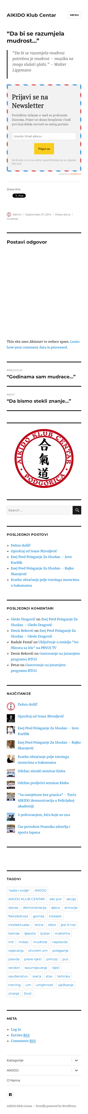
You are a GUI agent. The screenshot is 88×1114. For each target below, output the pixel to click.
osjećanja (16, 951)
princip (52, 959)
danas (13, 908)
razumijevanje (36, 968)
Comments (23, 1041)
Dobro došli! (21, 545)
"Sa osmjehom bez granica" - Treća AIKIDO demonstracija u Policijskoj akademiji (47, 800)
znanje (13, 993)
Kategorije (15, 1060)
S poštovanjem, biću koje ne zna (44, 815)
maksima (62, 933)
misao (23, 942)
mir (11, 942)
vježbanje (65, 985)
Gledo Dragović (23, 619)
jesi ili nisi (68, 925)
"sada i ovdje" (19, 890)
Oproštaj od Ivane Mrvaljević (34, 551)
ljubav (45, 933)
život (28, 993)
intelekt (55, 916)
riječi (56, 968)
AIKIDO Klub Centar (31, 15)
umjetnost (44, 985)
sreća (37, 976)
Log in (16, 1029)
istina (39, 925)
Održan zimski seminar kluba (41, 771)
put (65, 959)
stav (49, 976)
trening (14, 985)
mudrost (12, 218)
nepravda (60, 942)
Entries (20, 1035)
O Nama (13, 1080)
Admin (17, 214)
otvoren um (38, 951)
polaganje (60, 951)
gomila (38, 916)
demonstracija (34, 908)
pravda (13, 959)
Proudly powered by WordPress (56, 1106)
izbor (52, 925)
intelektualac (19, 925)
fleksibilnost (18, 916)
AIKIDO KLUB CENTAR (26, 899)
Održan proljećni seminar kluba (43, 783)
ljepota (30, 933)
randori (14, 968)
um (28, 985)
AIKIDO (40, 890)
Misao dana (62, 214)
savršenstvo (18, 976)
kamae (14, 933)
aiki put (56, 899)
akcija (71, 899)
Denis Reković (22, 631)
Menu (74, 15)
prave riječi (33, 959)
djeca (55, 908)
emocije (71, 908)
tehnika (63, 976)
